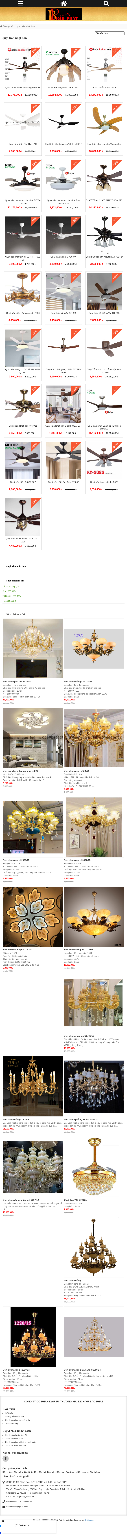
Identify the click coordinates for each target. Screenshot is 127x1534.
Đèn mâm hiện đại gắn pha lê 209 (20, 771)
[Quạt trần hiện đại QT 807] (22, 468)
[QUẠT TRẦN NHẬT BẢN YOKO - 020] (104, 186)
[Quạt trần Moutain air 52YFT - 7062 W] (22, 242)
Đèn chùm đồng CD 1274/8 (78, 681)
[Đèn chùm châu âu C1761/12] (94, 1003)
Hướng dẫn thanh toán (14, 1417)
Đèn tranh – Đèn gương (77, 1472)
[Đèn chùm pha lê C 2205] (94, 738)
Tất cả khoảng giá (10, 586)
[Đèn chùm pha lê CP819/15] (33, 648)
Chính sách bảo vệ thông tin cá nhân (20, 1442)
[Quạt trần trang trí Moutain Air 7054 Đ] (104, 242)
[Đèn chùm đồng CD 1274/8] (94, 648)
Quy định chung (11, 1423)
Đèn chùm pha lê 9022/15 (77, 860)
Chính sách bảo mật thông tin (17, 1420)
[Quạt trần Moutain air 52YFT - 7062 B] (63, 129)
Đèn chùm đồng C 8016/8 (16, 1119)
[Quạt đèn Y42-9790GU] (94, 1167)
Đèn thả (42, 1472)
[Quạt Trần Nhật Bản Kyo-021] (22, 411)
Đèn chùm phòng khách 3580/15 (81, 1119)
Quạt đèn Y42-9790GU (75, 1200)
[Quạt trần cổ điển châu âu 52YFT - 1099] (22, 524)
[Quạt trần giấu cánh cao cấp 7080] (22, 299)
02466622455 (26, 1501)
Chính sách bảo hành (14, 1439)
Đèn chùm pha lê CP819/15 (17, 681)
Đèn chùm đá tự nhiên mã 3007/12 (21, 1200)
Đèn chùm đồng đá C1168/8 (78, 949)
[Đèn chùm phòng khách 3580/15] (94, 1086)
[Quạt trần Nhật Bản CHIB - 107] (63, 73)
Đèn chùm (7, 1472)
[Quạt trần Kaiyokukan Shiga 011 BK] (22, 73)
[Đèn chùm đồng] (94, 1247)
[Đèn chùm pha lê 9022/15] (94, 827)
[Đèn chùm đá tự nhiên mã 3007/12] (33, 1167)
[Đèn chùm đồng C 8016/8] (33, 1086)
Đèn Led (60, 1472)
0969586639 (11, 1501)
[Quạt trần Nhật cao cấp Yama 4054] (104, 129)
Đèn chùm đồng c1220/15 (16, 1370)
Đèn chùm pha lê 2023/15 (16, 860)
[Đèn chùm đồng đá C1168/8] (94, 916)
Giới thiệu (9, 1413)
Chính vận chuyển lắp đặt (16, 1435)
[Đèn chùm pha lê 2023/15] (33, 827)
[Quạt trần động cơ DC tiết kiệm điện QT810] (22, 355)
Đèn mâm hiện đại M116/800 (17, 949)
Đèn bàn (51, 1472)
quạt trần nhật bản (26, 26)
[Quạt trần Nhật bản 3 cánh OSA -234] (63, 411)
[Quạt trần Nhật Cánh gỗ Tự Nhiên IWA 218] (104, 411)
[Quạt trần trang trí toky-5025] (104, 468)
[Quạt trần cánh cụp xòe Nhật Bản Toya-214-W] (63, 186)
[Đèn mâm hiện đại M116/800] (33, 916)
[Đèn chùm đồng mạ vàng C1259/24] (94, 1336)
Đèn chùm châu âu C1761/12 (79, 1036)
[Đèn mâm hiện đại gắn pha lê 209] (33, 738)
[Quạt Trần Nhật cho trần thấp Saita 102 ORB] (104, 355)
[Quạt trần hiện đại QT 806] (63, 299)
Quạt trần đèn (30, 1472)
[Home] (63, 14)
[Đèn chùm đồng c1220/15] (33, 1336)
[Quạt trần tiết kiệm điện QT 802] (63, 468)
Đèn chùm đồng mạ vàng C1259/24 (82, 1370)
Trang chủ (7, 26)
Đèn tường (95, 1472)
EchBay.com (89, 1520)
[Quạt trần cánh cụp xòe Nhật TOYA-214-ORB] (22, 186)
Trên (8, 601)
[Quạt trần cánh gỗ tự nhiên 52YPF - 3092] (63, 355)
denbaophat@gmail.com (17, 1507)
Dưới (8, 591)
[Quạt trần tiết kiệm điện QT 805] (104, 299)
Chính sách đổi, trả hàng (15, 1445)
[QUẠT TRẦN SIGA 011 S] (104, 73)
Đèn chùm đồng (72, 1280)
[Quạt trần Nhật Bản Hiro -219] (22, 129)
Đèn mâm (18, 1472)
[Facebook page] (5, 1458)
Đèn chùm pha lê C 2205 (77, 771)
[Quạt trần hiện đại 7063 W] (63, 242)
